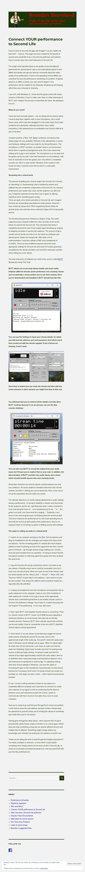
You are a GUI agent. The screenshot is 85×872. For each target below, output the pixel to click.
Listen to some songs (19, 825)
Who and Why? (17, 806)
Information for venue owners (22, 819)
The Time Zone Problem (20, 822)
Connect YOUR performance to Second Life (28, 809)
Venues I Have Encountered (22, 816)
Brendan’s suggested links (21, 828)
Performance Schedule (20, 800)
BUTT (60, 259)
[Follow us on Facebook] (10, 850)
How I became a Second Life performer (26, 813)
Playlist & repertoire (18, 803)
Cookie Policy (44, 868)
